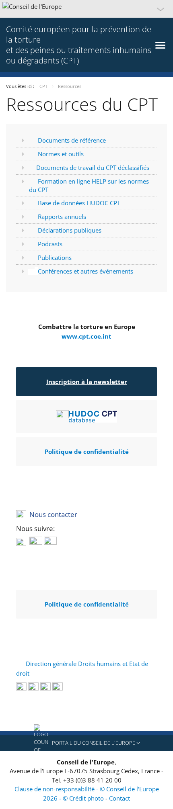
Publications (55, 257)
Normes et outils (61, 154)
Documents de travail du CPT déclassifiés (92, 167)
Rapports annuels (62, 216)
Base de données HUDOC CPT (79, 203)
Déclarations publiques (69, 230)
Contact (119, 798)
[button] (86, 9)
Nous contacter (53, 514)
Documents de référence (72, 140)
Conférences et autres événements (85, 271)
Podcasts (50, 244)
